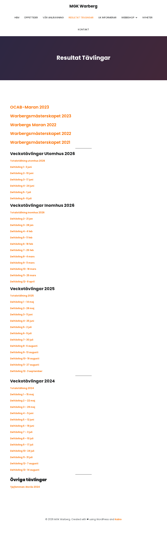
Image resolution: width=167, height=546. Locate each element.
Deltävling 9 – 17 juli (21, 444)
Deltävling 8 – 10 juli (21, 438)
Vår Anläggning (53, 17)
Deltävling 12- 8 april (22, 281)
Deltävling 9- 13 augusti (24, 352)
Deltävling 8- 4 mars (22, 256)
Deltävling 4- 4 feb (21, 231)
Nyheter (147, 17)
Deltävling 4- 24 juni (22, 185)
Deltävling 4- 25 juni (22, 321)
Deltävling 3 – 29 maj (22, 407)
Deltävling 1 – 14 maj (22, 302)
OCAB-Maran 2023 (29, 107)
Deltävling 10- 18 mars (23, 269)
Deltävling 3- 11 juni (21, 314)
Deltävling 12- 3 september (26, 371)
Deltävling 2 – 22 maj (22, 400)
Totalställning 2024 (22, 388)
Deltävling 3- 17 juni (21, 179)
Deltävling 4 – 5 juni (21, 413)
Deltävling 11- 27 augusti (24, 364)
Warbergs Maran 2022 (33, 125)
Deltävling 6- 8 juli (21, 198)
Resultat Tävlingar (81, 17)
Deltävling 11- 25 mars (23, 275)
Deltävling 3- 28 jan (21, 225)
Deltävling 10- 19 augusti (24, 358)
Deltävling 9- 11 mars (22, 262)
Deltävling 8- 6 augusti (24, 346)
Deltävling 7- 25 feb (22, 250)
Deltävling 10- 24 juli (22, 451)
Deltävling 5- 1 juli (20, 192)
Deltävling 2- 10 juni (21, 173)
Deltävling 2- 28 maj (22, 308)
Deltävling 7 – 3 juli (21, 432)
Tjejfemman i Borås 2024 (25, 487)
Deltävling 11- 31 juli (21, 457)
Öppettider (31, 17)
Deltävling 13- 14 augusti (24, 470)
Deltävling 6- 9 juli (21, 333)
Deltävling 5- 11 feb (21, 237)
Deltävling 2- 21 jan (21, 218)
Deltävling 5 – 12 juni (22, 419)
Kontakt (83, 29)
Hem (17, 17)
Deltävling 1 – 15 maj (22, 394)
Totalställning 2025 (22, 295)
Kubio (118, 519)
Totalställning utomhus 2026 (27, 160)
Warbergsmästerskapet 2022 (40, 133)
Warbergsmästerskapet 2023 (40, 116)
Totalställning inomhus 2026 (27, 212)
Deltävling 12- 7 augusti (24, 463)
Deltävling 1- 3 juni (21, 167)
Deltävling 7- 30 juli (21, 339)
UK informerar (107, 17)
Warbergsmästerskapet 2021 (40, 142)
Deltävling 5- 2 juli (21, 327)
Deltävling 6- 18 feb (21, 244)
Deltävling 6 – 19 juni (22, 425)
